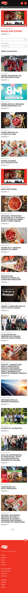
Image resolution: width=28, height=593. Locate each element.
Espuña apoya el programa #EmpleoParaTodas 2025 (12, 105)
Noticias (6, 7)
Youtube (3, 584)
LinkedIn (3, 587)
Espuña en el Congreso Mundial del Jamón (11, 248)
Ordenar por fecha (4, 43)
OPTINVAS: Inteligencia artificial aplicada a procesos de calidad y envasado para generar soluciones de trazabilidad (13, 518)
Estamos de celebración (11, 428)
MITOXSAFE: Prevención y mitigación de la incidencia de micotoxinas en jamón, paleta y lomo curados (13, 218)
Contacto (3, 564)
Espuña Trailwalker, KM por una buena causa (11, 76)
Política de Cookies (6, 568)
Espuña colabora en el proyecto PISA (9, 162)
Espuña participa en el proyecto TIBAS (9, 133)
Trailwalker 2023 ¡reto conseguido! (9, 487)
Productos (4, 557)
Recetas (3, 560)
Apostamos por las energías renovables (10, 401)
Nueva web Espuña (11, 31)
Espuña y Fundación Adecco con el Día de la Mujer (13, 307)
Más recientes (5, 46)
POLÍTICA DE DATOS (5, 571)
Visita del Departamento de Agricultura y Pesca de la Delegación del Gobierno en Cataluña (11, 457)
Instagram (4, 580)
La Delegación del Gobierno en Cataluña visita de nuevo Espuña (11, 336)
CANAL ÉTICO (4, 573)
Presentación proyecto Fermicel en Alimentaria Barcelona (11, 278)
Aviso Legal (4, 576)
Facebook (3, 582)
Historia (3, 555)
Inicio (2, 7)
